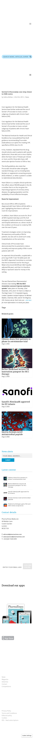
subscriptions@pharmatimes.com (14, 537)
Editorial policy (7, 715)
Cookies (4, 718)
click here (28, 300)
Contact (4, 684)
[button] (26, 735)
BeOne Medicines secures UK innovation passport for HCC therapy (15, 371)
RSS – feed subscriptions (10, 720)
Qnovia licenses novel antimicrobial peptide (12, 433)
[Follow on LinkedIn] (30, 29)
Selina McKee (8, 97)
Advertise (5, 682)
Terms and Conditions (9, 713)
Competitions (6, 686)
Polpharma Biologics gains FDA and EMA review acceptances (19, 504)
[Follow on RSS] (19, 29)
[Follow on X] (27, 29)
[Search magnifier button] (30, 56)
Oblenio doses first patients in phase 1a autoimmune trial (16, 340)
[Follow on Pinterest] (23, 29)
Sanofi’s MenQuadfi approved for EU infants (18, 492)
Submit (8, 460)
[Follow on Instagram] (6, 698)
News (27, 97)
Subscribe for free (27, 566)
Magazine (5, 679)
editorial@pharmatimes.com (12, 534)
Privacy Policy (6, 711)
